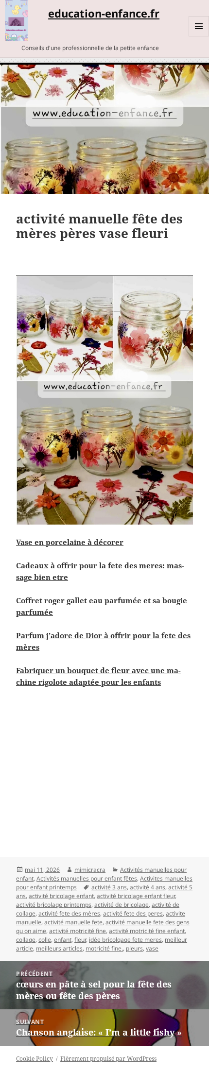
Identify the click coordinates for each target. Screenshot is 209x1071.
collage (25, 939)
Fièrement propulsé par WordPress (108, 1058)
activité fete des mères (69, 913)
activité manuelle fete (73, 922)
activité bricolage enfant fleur (136, 896)
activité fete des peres (133, 913)
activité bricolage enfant (61, 896)
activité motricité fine (77, 931)
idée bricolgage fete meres (125, 939)
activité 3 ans (109, 887)
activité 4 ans (147, 887)
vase (152, 948)
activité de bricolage (121, 905)
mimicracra (89, 870)
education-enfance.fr (103, 13)
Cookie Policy (34, 1058)
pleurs (134, 948)
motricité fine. (104, 948)
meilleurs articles (59, 948)
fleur (80, 939)
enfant (62, 939)
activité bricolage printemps (53, 905)
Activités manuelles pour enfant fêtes (86, 878)
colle (44, 939)
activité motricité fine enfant (147, 931)
